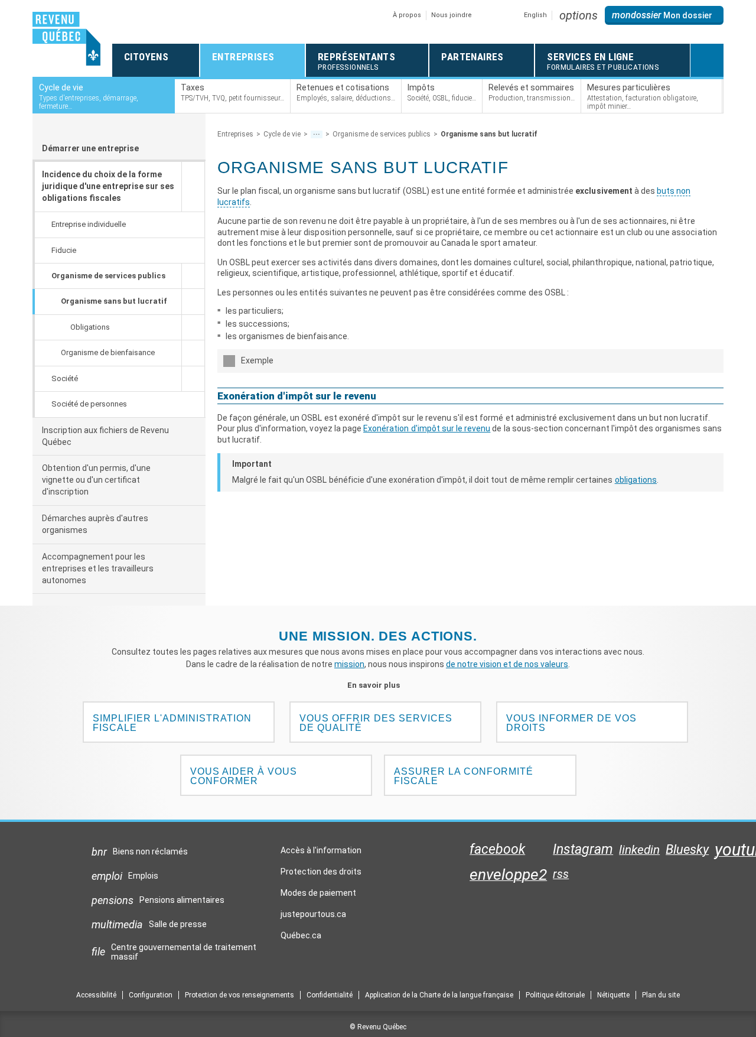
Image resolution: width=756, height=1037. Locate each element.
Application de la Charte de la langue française (439, 995)
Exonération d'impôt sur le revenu (426, 428)
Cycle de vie (282, 134)
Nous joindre (451, 15)
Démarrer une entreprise (90, 148)
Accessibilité (96, 995)
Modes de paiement (318, 893)
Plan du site (661, 995)
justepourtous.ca (313, 917)
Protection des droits (321, 871)
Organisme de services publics (382, 134)
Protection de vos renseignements (239, 995)
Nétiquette (613, 995)
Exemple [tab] (257, 360)
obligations (636, 480)
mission (349, 664)
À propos (407, 15)
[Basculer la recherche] (707, 60)
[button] (578, 15)
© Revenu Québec (378, 1027)
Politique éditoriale (555, 995)
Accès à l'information (321, 850)
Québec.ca (301, 938)
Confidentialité (330, 995)
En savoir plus (378, 685)
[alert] (664, 15)
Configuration (150, 995)
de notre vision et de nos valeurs (507, 664)
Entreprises (235, 134)
